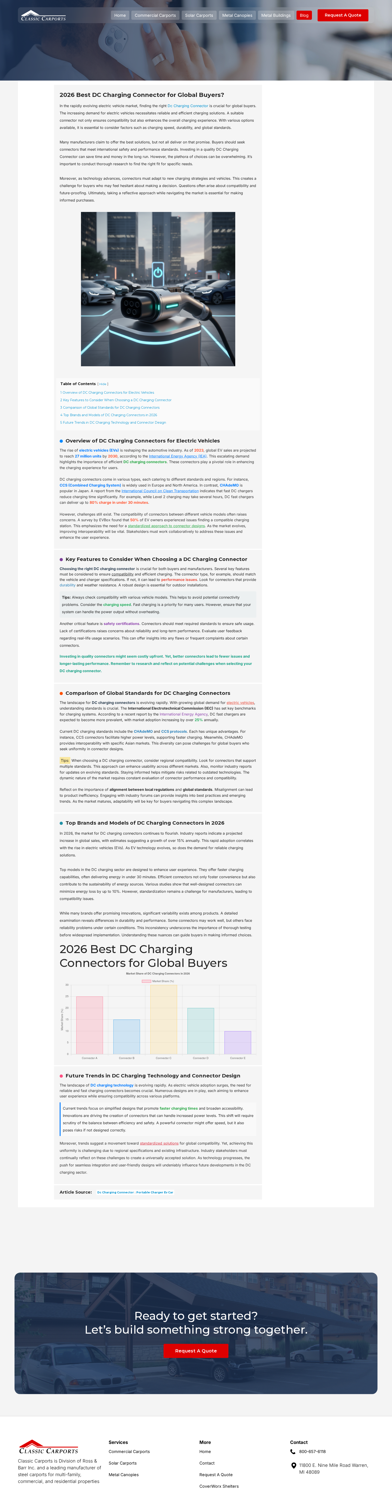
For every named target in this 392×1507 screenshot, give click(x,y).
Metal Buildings (276, 15)
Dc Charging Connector (188, 105)
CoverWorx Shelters (219, 1486)
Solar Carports (199, 15)
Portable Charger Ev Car (154, 1192)
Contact (207, 1463)
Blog (304, 15)
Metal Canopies (237, 15)
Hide (102, 384)
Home (120, 15)
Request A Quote (343, 15)
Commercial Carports (155, 15)
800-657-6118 (312, 1451)
